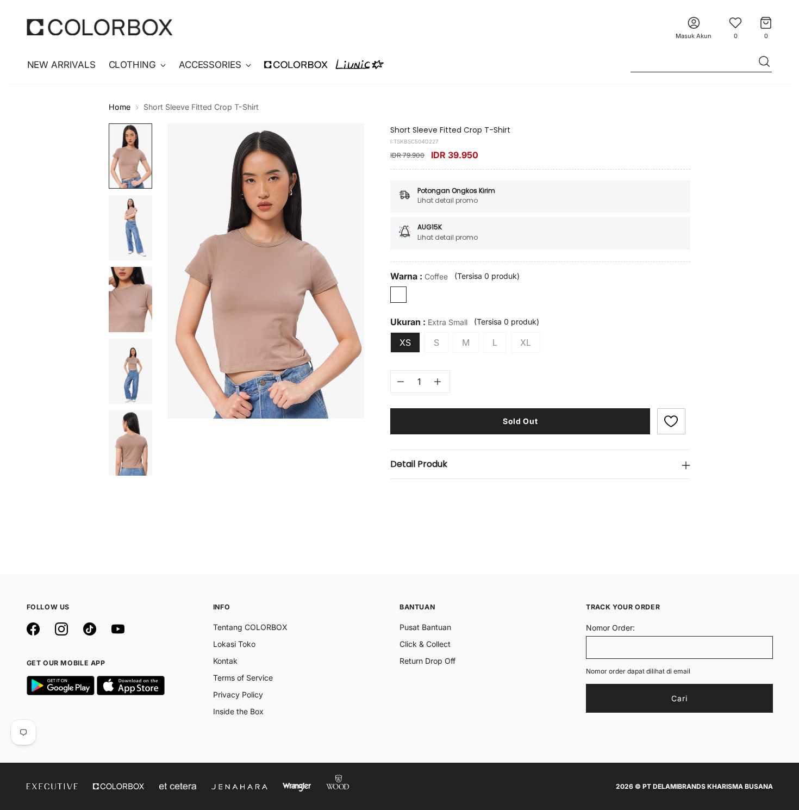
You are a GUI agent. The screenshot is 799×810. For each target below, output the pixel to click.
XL (525, 342)
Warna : (419, 276)
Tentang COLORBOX (250, 627)
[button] (671, 421)
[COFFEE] (398, 294)
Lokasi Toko (234, 644)
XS (405, 342)
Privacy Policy (238, 694)
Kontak (225, 660)
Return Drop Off (427, 660)
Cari (679, 698)
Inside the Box (238, 711)
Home (119, 106)
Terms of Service (243, 677)
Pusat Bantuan (425, 627)
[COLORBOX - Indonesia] (100, 26)
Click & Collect (425, 644)
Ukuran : (428, 322)
